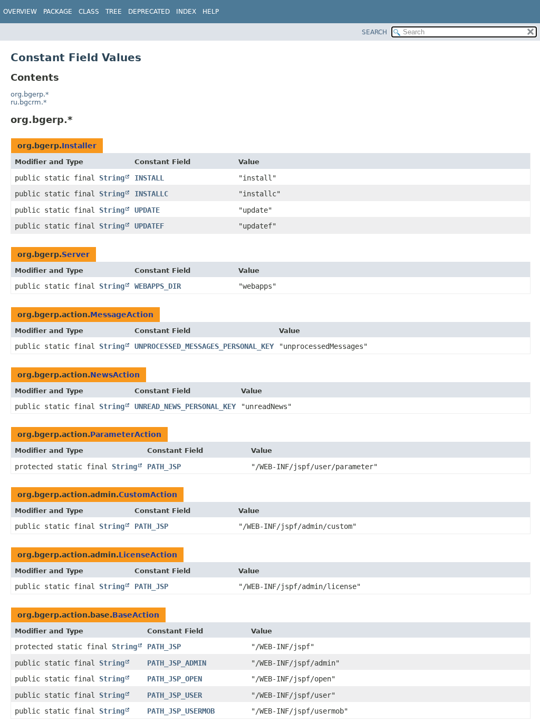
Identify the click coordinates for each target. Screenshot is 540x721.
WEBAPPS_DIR (157, 286)
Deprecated (149, 11)
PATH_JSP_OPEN (174, 679)
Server (76, 254)
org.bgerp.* (30, 94)
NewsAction (115, 375)
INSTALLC (151, 193)
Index (186, 11)
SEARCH (374, 32)
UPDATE (147, 210)
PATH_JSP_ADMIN (176, 663)
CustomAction (148, 494)
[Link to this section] (79, 119)
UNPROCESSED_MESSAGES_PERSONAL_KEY (204, 346)
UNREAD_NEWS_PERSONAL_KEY (185, 406)
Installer (79, 145)
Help (210, 11)
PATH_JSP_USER (174, 695)
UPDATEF (149, 226)
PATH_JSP (164, 466)
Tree (113, 11)
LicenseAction (148, 555)
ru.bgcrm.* (29, 102)
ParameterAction (125, 434)
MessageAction (121, 314)
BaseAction (135, 615)
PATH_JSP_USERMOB (181, 711)
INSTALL (149, 178)
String (111, 178)
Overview (20, 11)
